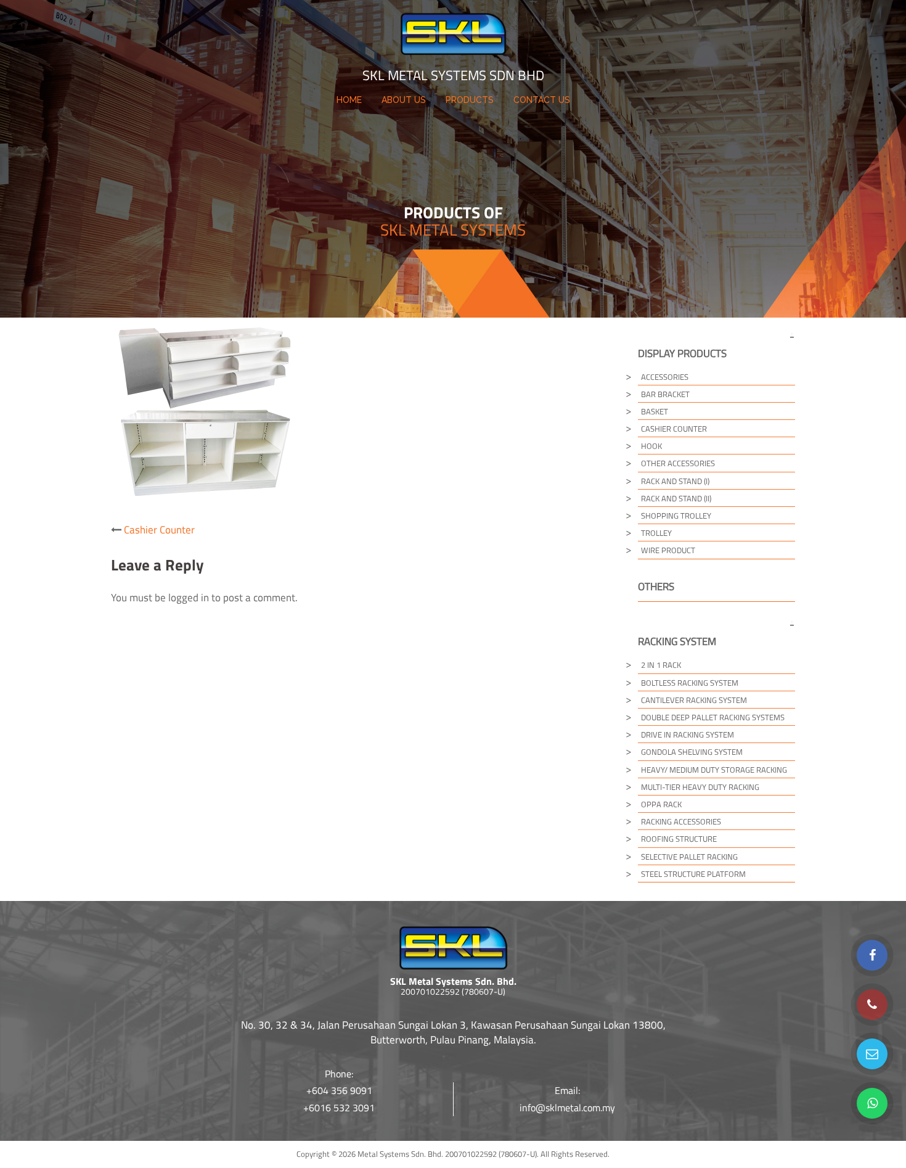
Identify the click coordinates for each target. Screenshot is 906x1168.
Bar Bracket (665, 394)
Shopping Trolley (676, 515)
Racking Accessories (681, 821)
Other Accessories (678, 463)
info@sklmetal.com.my (567, 1107)
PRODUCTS (470, 100)
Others (656, 586)
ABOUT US (404, 100)
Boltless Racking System (689, 683)
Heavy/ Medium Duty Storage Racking (714, 769)
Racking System (677, 641)
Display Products (682, 353)
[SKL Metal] (453, 38)
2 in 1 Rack (661, 665)
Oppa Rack (661, 804)
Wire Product (668, 550)
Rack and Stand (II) (676, 498)
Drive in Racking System (687, 734)
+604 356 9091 (339, 1090)
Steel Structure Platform (693, 874)
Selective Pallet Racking (689, 856)
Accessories (664, 377)
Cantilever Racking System (694, 700)
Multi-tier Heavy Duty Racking (700, 787)
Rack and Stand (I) (675, 481)
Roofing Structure (679, 839)
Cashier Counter (159, 530)
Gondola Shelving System (692, 752)
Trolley (656, 533)
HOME (349, 100)
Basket (654, 411)
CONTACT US (541, 100)
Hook (651, 446)
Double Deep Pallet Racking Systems (713, 717)
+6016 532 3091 (339, 1107)
